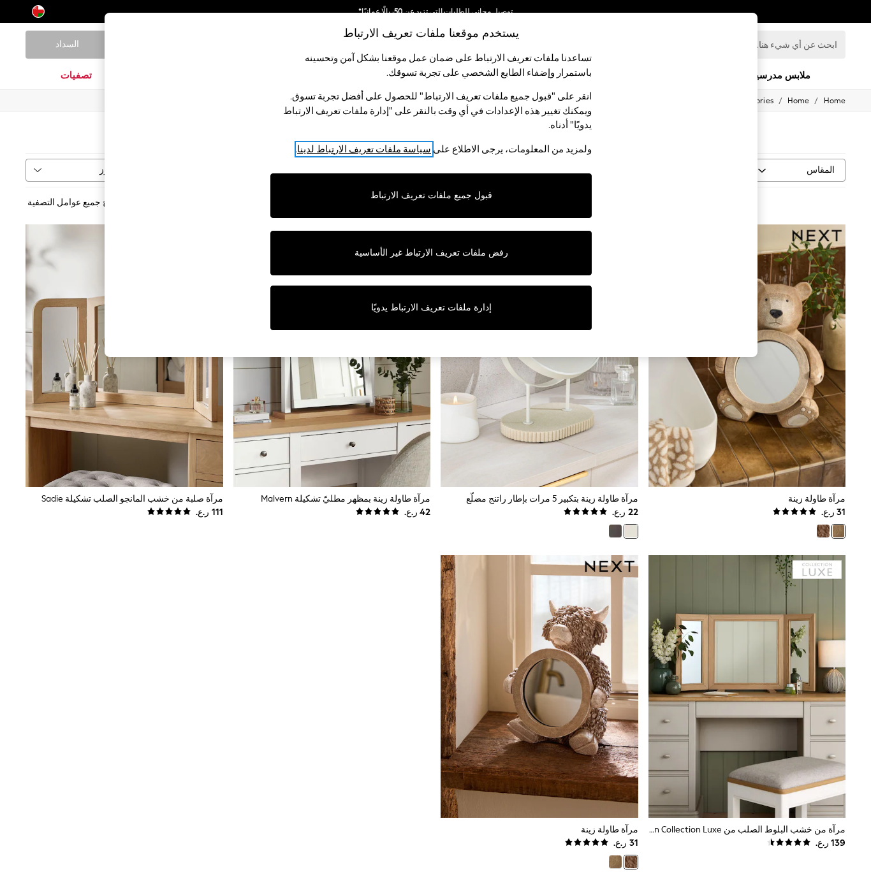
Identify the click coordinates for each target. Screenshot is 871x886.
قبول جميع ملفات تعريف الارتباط (431, 195)
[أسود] (615, 531)
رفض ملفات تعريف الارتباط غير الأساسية (431, 252)
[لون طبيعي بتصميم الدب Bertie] (838, 531)
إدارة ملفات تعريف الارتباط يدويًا (431, 307)
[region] (431, 185)
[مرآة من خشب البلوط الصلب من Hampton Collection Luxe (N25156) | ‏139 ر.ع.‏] (747, 686)
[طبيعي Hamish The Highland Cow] (823, 531)
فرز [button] (106, 169)
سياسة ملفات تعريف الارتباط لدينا (364, 149)
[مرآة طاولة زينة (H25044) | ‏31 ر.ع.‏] (539, 686)
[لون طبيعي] (630, 531)
